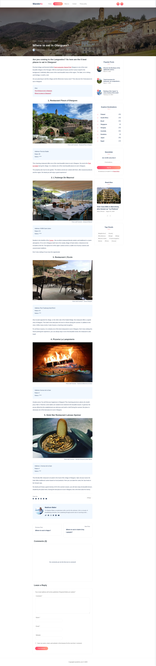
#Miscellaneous (102, 236)
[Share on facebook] (33, 499)
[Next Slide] (110, 215)
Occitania (40, 41)
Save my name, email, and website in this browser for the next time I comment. (59, 643)
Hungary (103, 127)
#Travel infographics (114, 238)
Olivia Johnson (100, 211)
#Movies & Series (102, 238)
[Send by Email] (46, 499)
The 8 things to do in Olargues (43, 90)
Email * (38, 626)
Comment (39, 596)
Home (49, 3)
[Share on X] (36, 499)
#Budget (110, 236)
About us (67, 3)
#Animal (100, 241)
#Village (89, 497)
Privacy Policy (116, 171)
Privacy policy (83, 3)
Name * (38, 617)
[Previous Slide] (107, 215)
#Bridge (117, 236)
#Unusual (114, 241)
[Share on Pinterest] (41, 499)
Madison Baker (40, 50)
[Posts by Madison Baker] (34, 50)
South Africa (104, 117)
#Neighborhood (102, 233)
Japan (102, 137)
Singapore (104, 124)
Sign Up (109, 167)
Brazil (102, 121)
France (34, 41)
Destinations (58, 3)
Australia (103, 131)
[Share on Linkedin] (38, 499)
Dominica (103, 134)
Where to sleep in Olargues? (43, 93)
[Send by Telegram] (43, 499)
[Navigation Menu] (121, 3)
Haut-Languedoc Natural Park (62, 67)
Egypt (102, 141)
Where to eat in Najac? (43, 530)
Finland (103, 114)
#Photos (107, 241)
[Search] (118, 3)
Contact (74, 3)
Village (50, 50)
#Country (111, 233)
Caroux (51, 240)
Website (38, 635)
